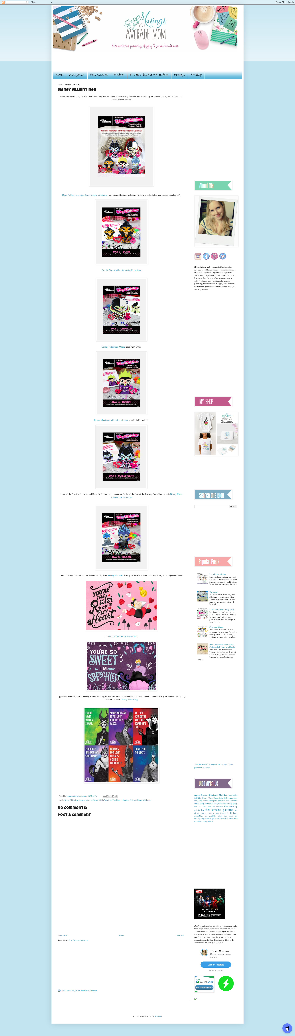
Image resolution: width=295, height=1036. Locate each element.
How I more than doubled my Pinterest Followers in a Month (222, 645)
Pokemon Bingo (216, 626)
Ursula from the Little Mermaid (123, 636)
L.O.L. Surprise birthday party (221, 609)
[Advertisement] (113, 63)
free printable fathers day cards (219, 816)
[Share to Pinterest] (116, 796)
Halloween (228, 797)
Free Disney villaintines (121, 800)
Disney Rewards (115, 575)
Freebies (119, 75)
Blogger (158, 1016)
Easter (220, 798)
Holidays (179, 75)
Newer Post (63, 935)
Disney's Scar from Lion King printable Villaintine (85, 194)
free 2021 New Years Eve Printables (208, 806)
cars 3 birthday (231, 800)
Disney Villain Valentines (102, 800)
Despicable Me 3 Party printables (223, 794)
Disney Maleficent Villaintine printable (111, 420)
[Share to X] (110, 796)
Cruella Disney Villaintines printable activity (121, 270)
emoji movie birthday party (225, 803)
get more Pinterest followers (222, 818)
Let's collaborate (216, 964)
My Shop (196, 75)
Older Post (180, 935)
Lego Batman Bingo (217, 574)
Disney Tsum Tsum (210, 798)
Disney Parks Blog (129, 699)
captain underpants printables (214, 800)
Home (59, 75)
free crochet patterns (219, 809)
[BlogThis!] (107, 796)
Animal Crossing (201, 794)
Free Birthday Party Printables (149, 75)
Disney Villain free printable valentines (78, 800)
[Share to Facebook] (113, 796)
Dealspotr (220, 970)
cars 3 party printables (203, 803)
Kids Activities (99, 75)
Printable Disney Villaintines (140, 800)
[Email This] (104, 796)
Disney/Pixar (77, 75)
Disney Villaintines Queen (113, 346)
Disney (197, 797)
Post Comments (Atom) (78, 940)
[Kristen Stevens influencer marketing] (204, 955)
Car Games (213, 591)
